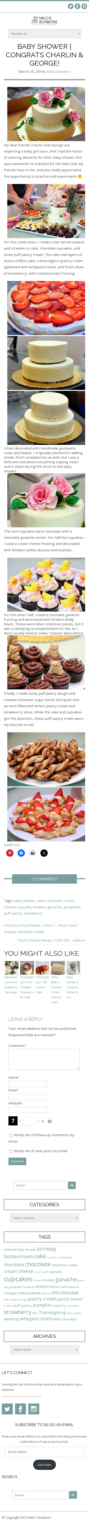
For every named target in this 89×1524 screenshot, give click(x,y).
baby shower (24, 900)
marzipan (11, 1293)
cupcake (24, 907)
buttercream (18, 1256)
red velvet (72, 1305)
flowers (38, 1280)
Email (13, 1090)
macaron (73, 1287)
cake (40, 900)
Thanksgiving (52, 1312)
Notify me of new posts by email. (41, 1150)
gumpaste (71, 907)
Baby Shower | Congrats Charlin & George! (44, 54)
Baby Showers (59, 71)
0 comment (44, 879)
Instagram (84, 6)
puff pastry (13, 913)
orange (22, 1299)
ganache (55, 907)
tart (35, 1313)
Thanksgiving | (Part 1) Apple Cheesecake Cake (27, 987)
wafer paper (74, 1313)
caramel (52, 1257)
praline (8, 1305)
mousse (70, 1292)
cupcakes (18, 1278)
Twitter (70, 6)
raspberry (58, 1306)
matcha (45, 1293)
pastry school (69, 1299)
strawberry (33, 913)
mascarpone (29, 1292)
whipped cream (36, 1319)
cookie (72, 1265)
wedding (11, 1319)
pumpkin (42, 1305)
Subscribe (44, 1465)
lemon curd (58, 1287)
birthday (46, 1249)
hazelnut (29, 1287)
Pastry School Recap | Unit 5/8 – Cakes (50, 940)
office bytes (11, 1299)
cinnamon (59, 1265)
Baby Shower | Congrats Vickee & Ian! (72, 987)
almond (10, 1249)
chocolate (54, 900)
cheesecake (65, 1257)
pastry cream (42, 1299)
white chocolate (65, 1319)
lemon (42, 1286)
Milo (55, 1292)
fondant (39, 907)
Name (13, 1077)
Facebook (77, 6)
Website (15, 1103)
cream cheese (18, 1271)
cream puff (41, 1272)
